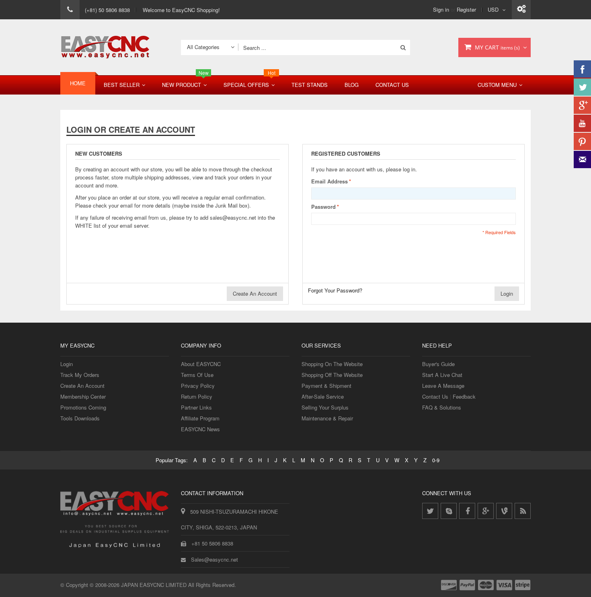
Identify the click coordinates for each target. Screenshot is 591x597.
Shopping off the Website (332, 375)
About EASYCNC (201, 364)
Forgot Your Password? (335, 290)
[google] (486, 511)
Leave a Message (443, 385)
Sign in (441, 9)
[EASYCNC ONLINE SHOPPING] (105, 47)
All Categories (203, 47)
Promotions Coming (83, 407)
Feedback (464, 396)
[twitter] (430, 511)
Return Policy (196, 396)
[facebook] (467, 511)
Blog (352, 85)
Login (66, 364)
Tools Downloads (80, 418)
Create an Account (82, 385)
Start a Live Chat (442, 375)
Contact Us (392, 85)
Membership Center (83, 396)
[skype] (449, 511)
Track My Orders (79, 375)
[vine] (504, 511)
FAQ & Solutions (441, 407)
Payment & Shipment (326, 385)
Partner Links (196, 407)
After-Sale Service (323, 396)
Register (466, 9)
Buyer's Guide (438, 364)
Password (323, 206)
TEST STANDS (309, 85)
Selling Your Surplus (325, 407)
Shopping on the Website (332, 364)
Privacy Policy (198, 385)
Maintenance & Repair (327, 418)
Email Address (329, 181)
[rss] (523, 511)
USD (493, 9)
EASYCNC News (200, 429)
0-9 (435, 460)
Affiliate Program (200, 418)
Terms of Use (197, 375)
